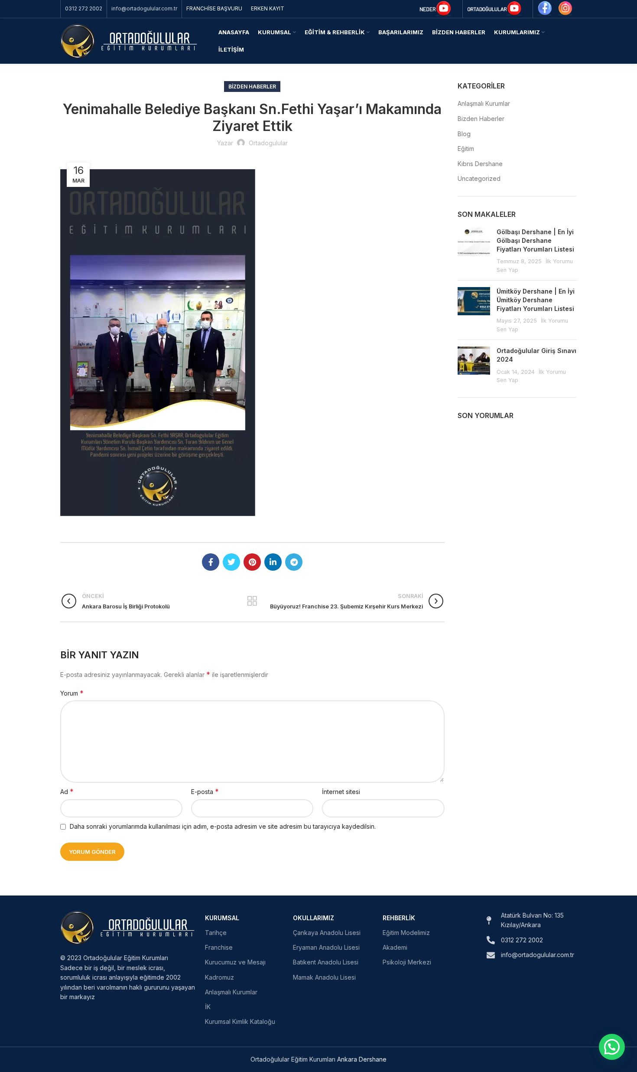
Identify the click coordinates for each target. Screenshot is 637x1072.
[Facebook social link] (210, 562)
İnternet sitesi (341, 791)
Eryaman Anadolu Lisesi (326, 947)
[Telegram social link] (293, 562)
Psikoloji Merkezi (407, 962)
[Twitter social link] (231, 562)
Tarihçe (216, 932)
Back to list (252, 601)
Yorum (72, 693)
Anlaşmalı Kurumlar (484, 103)
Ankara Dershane (362, 1059)
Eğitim (466, 148)
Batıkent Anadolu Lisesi (325, 962)
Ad (67, 791)
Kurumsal (222, 918)
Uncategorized (479, 178)
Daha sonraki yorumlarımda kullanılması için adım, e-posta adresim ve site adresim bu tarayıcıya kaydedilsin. (223, 826)
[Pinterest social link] (252, 562)
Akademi (395, 947)
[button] (612, 1047)
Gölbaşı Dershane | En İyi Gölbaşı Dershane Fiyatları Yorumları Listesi (535, 240)
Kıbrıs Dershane (480, 163)
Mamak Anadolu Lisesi (324, 977)
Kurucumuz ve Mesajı (235, 962)
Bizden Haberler (252, 86)
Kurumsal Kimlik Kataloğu (240, 1021)
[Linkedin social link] (273, 562)
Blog (464, 133)
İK (208, 1006)
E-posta (205, 791)
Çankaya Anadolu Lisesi (327, 932)
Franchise (219, 947)
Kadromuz (219, 977)
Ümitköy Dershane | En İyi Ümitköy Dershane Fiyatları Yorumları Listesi (536, 300)
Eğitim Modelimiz (406, 932)
